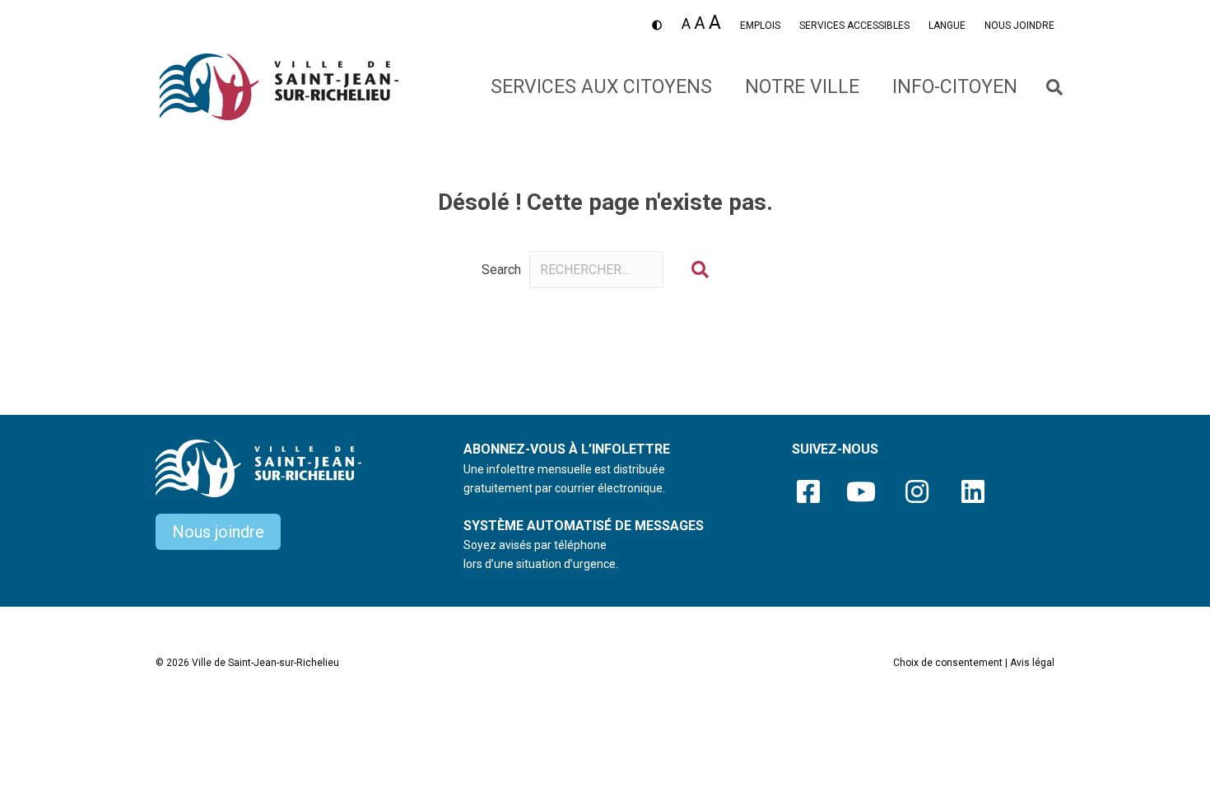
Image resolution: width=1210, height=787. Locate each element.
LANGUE (947, 25)
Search (501, 269)
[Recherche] (1044, 87)
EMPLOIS (760, 25)
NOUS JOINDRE (1019, 25)
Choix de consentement (948, 662)
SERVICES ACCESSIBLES (854, 25)
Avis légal (1032, 662)
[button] (700, 269)
